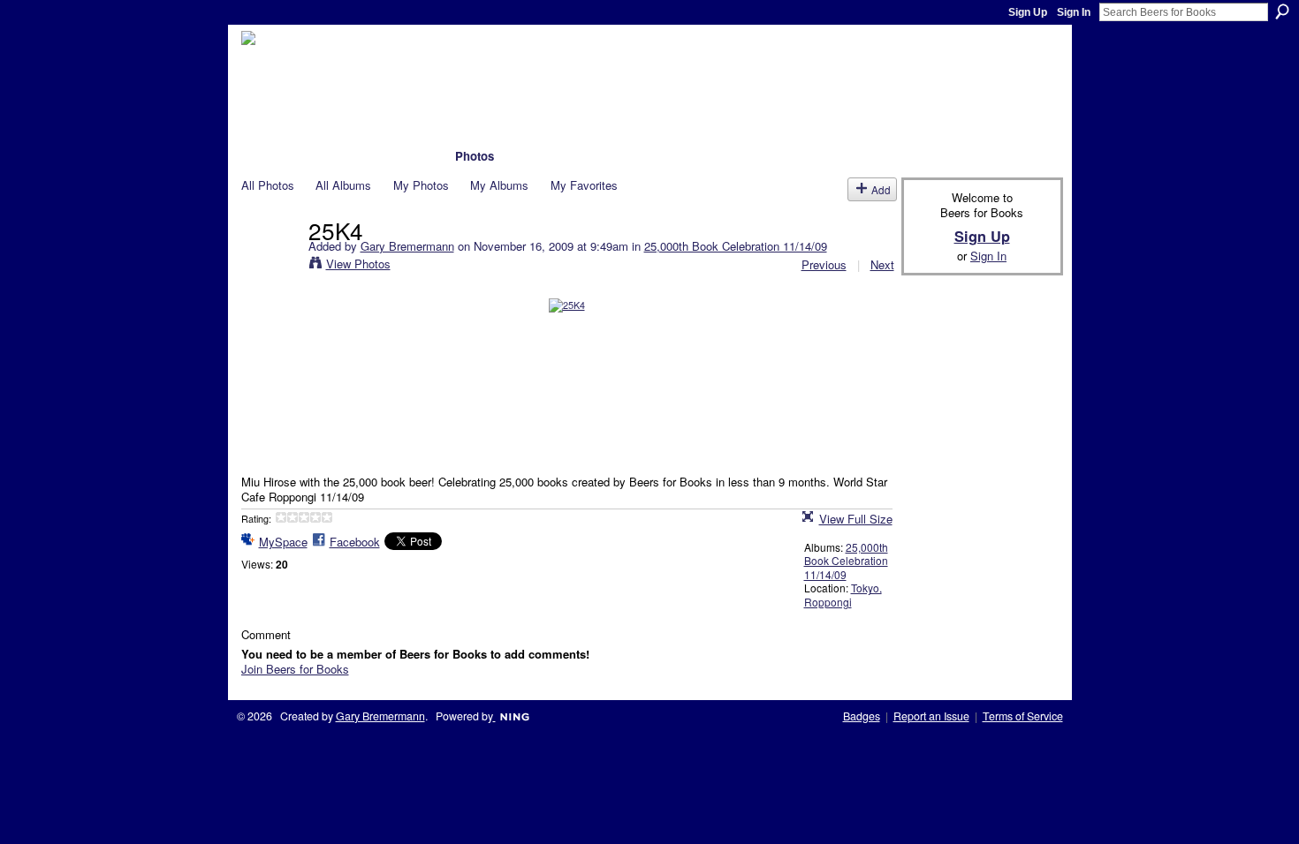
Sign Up (1027, 12)
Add (881, 189)
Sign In (1073, 12)
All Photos (267, 185)
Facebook (355, 541)
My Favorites (584, 185)
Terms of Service (1023, 716)
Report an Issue (931, 716)
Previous (824, 264)
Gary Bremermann (407, 245)
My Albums (499, 185)
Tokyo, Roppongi (843, 594)
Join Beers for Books (295, 668)
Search (1282, 11)
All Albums (343, 185)
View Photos (358, 263)
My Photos (421, 185)
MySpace (283, 541)
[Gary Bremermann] (269, 266)
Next (882, 264)
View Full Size (856, 518)
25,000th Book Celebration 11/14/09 (735, 245)
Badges (861, 716)
